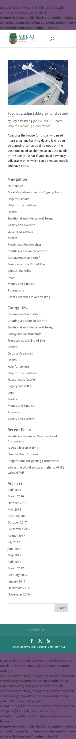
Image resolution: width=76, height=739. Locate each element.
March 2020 (16, 496)
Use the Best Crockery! (23, 454)
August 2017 (16, 535)
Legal (11, 277)
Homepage (15, 186)
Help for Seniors (19, 126)
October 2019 (17, 503)
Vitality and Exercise (21, 225)
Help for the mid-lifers (23, 205)
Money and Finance (21, 284)
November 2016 (19, 594)
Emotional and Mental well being (30, 218)
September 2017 (19, 529)
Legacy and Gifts (19, 271)
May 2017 (14, 555)
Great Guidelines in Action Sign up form (35, 192)
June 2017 (14, 549)
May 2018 (14, 509)
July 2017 (14, 542)
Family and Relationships (25, 244)
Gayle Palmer (21, 121)
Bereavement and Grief (24, 258)
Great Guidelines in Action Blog (29, 297)
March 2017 (16, 568)
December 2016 (19, 588)
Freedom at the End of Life (26, 264)
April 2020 (14, 490)
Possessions (16, 290)
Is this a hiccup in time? (24, 448)
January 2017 (16, 581)
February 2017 (17, 575)
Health (57, 121)
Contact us (36, 630)
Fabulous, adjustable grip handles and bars (38, 115)
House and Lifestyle (21, 379)
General (13, 347)
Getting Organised (20, 231)
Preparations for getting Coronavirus (33, 461)
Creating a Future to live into (28, 251)
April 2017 (14, 562)
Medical (13, 238)
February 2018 (17, 516)
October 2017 (17, 522)
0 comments (41, 126)
